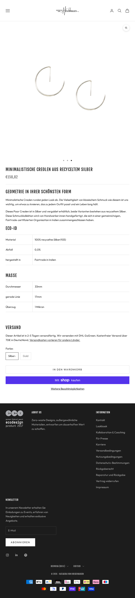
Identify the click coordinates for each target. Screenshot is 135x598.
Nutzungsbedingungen (109, 456)
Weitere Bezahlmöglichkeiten (67, 388)
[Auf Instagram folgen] (7, 555)
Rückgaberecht (105, 468)
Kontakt (100, 420)
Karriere (101, 444)
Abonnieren (20, 542)
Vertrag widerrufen (107, 481)
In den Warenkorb (67, 369)
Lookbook (101, 426)
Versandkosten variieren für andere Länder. (55, 340)
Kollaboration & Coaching (110, 432)
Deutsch (77, 566)
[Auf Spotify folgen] (25, 555)
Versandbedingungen (108, 450)
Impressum (102, 487)
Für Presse (102, 438)
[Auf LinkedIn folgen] (16, 555)
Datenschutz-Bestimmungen (112, 462)
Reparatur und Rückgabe (110, 475)
